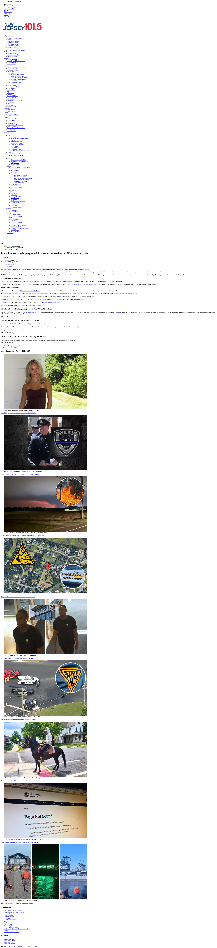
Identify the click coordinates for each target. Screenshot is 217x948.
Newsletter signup (12, 47)
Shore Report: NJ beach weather (16, 61)
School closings (11, 64)
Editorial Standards (9, 916)
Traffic (6, 52)
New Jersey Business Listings (12, 932)
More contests (11, 109)
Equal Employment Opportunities (13, 910)
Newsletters (7, 13)
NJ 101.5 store (11, 129)
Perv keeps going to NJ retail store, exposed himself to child (17, 658)
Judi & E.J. (10, 94)
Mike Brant (10, 103)
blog (64, 272)
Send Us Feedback (12, 126)
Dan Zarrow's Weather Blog (15, 59)
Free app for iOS (11, 85)
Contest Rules (11, 111)
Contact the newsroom (13, 45)
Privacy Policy (8, 924)
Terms (5, 921)
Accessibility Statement (10, 926)
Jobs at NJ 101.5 (11, 131)
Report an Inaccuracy (10, 919)
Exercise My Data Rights (11, 927)
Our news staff (11, 102)
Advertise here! (8, 12)
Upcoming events (12, 114)
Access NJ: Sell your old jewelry (16, 38)
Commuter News (12, 56)
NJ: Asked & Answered (13, 44)
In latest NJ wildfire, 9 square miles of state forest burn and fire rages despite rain (22, 535)
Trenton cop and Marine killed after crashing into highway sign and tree (20, 474)
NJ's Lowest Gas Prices (13, 55)
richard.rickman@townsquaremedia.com (50, 302)
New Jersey (10, 36)
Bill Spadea (10, 93)
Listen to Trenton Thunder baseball (16, 67)
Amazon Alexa (11, 88)
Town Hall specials (12, 48)
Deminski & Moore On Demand (19, 77)
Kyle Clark (10, 105)
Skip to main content (6, 1)
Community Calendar (13, 42)
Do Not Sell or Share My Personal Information (16, 929)
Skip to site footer (16, 1)
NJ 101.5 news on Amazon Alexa (16, 50)
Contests (6, 108)
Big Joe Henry (11, 99)
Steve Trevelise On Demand (18, 79)
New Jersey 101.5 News (17, 80)
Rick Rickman (4, 260)
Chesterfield (21, 346)
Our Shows (7, 91)
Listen (5, 65)
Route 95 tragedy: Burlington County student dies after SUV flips (18, 413)
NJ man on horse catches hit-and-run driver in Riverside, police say (19, 781)
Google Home (11, 90)
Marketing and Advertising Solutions (14, 912)
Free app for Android (13, 87)
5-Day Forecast (11, 62)
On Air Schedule (11, 83)
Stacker (118, 312)
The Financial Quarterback (11, 6)
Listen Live (10, 71)
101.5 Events (10, 120)
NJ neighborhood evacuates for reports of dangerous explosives (18, 597)
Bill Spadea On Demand (17, 74)
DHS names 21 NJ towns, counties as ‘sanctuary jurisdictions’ (17, 903)
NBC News (72, 281)
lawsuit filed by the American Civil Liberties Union (83, 284)
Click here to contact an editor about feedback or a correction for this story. (21, 305)
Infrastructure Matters (10, 9)
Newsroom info (11, 123)
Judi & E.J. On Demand (17, 76)
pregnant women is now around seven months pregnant (21, 293)
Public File (7, 913)
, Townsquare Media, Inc (20, 946)
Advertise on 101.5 (12, 70)
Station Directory (12, 68)
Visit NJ (6, 10)
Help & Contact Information (15, 125)
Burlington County (13, 346)
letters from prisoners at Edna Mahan (30, 291)
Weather (6, 58)
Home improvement (9, 7)
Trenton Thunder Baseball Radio (16, 128)
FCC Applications (9, 918)
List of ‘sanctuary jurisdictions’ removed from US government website (19, 842)
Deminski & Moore (12, 96)
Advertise (6, 132)
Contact (6, 117)
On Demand (10, 73)
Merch (6, 15)
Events (6, 112)
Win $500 (6, 16)
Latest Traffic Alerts (12, 53)
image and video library (32, 312)
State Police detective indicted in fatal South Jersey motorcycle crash (19, 719)
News (5, 35)
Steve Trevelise (11, 97)
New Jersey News (12, 347)
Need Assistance (8, 915)
